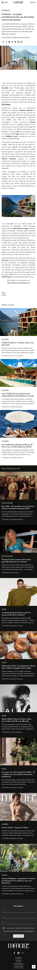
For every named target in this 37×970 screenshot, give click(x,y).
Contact (18, 961)
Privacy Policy (30, 931)
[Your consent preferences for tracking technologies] (33, 967)
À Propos (18, 958)
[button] (33, 206)
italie (4, 295)
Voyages (6, 10)
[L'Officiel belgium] (18, 2)
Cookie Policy (18, 967)
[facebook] (6, 42)
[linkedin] (12, 42)
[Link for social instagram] (18, 953)
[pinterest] (9, 42)
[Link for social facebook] (14, 953)
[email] (3, 42)
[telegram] (21, 42)
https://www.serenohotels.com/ (18, 283)
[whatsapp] (18, 42)
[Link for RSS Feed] (23, 953)
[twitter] (15, 42)
